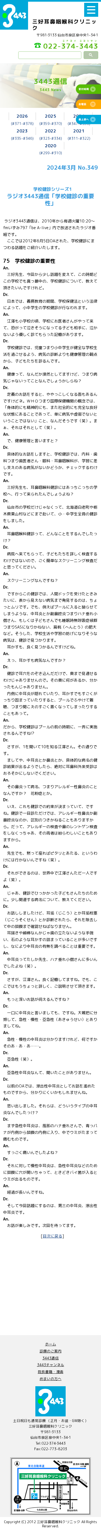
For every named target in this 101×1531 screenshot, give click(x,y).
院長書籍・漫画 (50, 1371)
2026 (22, 116)
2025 (50, 116)
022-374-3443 (70, 45)
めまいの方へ (50, 1378)
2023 (22, 131)
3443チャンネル (50, 1364)
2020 (50, 146)
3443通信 (50, 1358)
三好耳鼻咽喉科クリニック (64, 25)
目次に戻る (52, 1236)
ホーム (50, 1344)
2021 (78, 131)
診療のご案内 (50, 1351)
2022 (50, 131)
